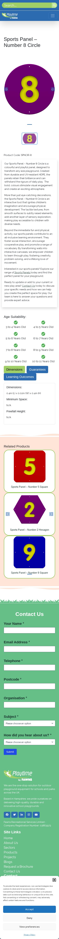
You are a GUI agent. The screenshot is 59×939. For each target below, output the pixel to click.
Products (10, 852)
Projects (10, 857)
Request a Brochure (18, 866)
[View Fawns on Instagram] (29, 815)
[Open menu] (52, 16)
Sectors (9, 847)
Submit (10, 752)
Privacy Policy (29, 935)
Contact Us (28, 285)
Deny (29, 918)
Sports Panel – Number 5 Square (29, 487)
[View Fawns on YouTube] (36, 815)
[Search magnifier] (54, 5)
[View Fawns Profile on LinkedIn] (22, 815)
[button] (54, 879)
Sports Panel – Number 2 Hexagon (29, 529)
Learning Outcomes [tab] (20, 377)
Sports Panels (22, 272)
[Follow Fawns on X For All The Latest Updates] (14, 815)
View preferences (29, 926)
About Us (11, 843)
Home (8, 838)
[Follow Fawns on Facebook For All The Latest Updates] (7, 815)
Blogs (8, 862)
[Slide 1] (29, 124)
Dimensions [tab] (14, 369)
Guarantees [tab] (37, 369)
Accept (29, 909)
